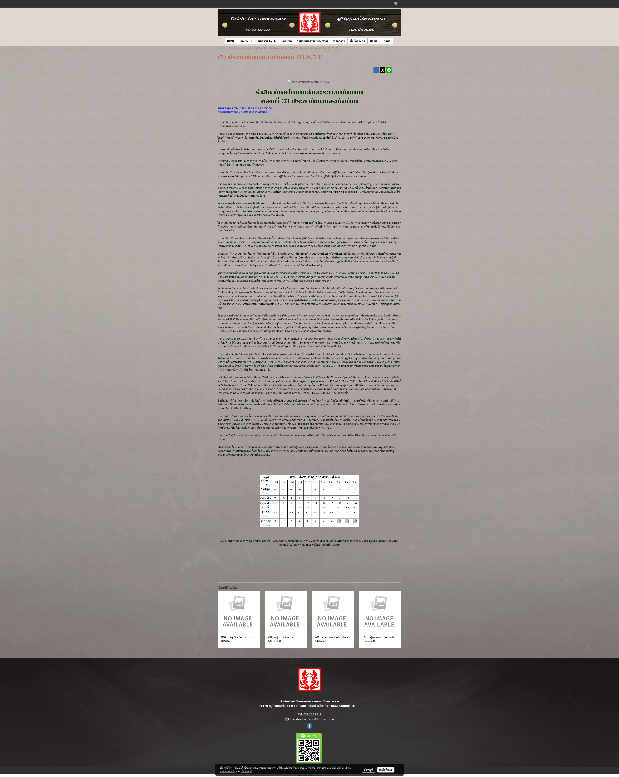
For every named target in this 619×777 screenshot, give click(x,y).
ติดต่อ (386, 41)
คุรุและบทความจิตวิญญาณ (312, 41)
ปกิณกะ (374, 41)
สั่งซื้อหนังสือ (357, 41)
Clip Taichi (246, 41)
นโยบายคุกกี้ (246, 771)
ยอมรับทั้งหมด (386, 769)
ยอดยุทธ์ (286, 41)
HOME (231, 41)
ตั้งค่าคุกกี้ (368, 769)
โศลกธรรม (339, 41)
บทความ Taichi (267, 41)
